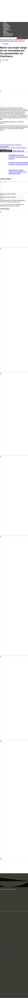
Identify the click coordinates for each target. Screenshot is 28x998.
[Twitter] (8, 66)
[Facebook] (2, 66)
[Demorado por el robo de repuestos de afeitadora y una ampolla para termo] (8, 180)
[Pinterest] (13, 66)
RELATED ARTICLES (6, 151)
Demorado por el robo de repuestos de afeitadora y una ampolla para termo (17, 171)
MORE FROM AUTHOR (18, 151)
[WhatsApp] (19, 66)
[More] (25, 66)
